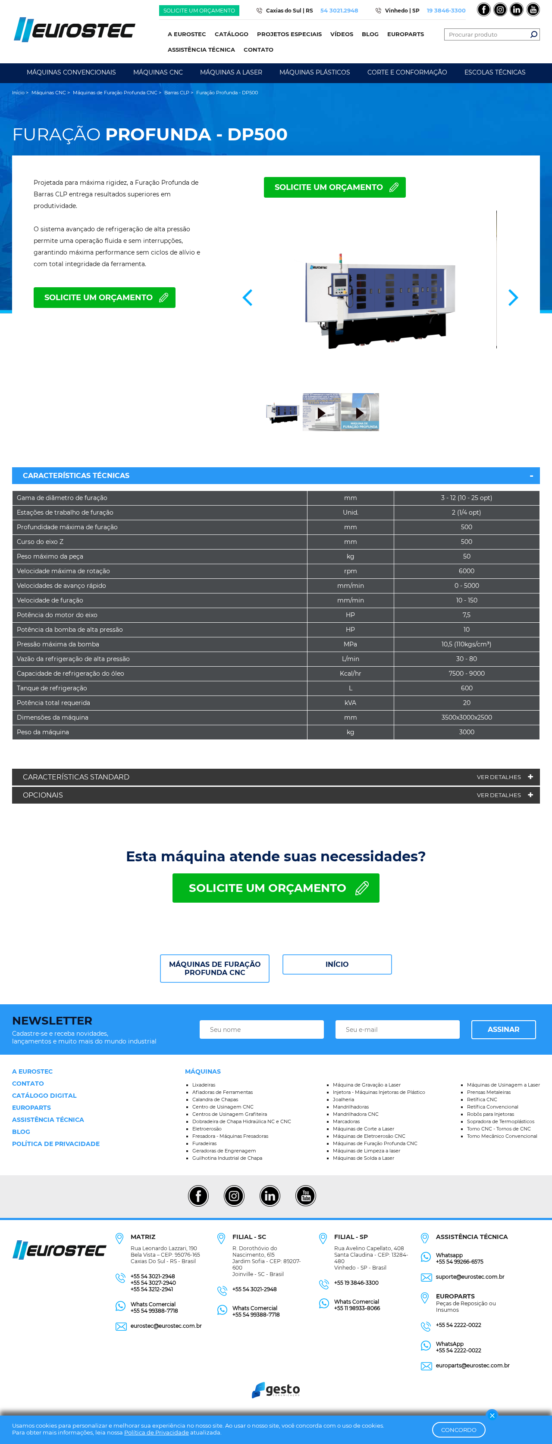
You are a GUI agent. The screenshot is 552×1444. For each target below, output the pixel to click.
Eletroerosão (207, 1129)
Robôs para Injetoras (490, 1114)
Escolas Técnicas (495, 72)
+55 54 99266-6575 (459, 1261)
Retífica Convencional (492, 1107)
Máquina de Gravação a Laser (367, 1085)
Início (337, 964)
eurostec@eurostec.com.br (166, 1326)
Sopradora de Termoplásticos (500, 1121)
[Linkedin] (270, 1205)
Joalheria (343, 1099)
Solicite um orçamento (199, 10)
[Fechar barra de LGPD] (492, 1415)
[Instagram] (234, 1205)
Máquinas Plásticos (314, 72)
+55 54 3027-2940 (153, 1282)
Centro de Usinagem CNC (223, 1107)
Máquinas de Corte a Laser (363, 1129)
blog (21, 1132)
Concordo (459, 1429)
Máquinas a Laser (231, 72)
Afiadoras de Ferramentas (222, 1092)
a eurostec (32, 1071)
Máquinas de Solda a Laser (363, 1158)
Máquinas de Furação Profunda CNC (215, 968)
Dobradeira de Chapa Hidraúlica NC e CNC (241, 1121)
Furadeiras (204, 1143)
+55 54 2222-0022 (458, 1325)
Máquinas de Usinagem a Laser (503, 1085)
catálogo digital (44, 1095)
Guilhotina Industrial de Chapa (227, 1158)
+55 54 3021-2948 (153, 1276)
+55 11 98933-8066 (357, 1308)
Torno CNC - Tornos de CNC (499, 1129)
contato (28, 1083)
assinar (504, 1029)
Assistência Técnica (48, 1120)
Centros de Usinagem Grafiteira (229, 1114)
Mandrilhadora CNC (356, 1114)
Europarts (31, 1108)
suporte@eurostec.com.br (470, 1276)
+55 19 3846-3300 (356, 1282)
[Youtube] (305, 1205)
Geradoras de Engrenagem (224, 1151)
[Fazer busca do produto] (534, 34)
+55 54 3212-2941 (152, 1289)
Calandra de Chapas (215, 1099)
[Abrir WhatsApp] (530, 1422)
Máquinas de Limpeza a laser (366, 1151)
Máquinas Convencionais (71, 72)
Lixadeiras (203, 1085)
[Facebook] (198, 1205)
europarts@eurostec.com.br (473, 1365)
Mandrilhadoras (351, 1107)
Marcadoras (346, 1121)
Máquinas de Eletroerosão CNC (369, 1136)
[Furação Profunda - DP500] (380, 298)
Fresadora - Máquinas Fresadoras (230, 1136)
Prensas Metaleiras (489, 1092)
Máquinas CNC (158, 72)
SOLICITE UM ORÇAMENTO (329, 187)
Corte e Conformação (407, 72)
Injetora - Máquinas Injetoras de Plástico (379, 1092)
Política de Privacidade (156, 1432)
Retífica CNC (482, 1099)
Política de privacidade (56, 1144)
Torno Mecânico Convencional (502, 1136)
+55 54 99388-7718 (154, 1310)
